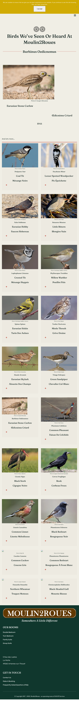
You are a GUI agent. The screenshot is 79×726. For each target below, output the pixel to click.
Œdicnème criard (62, 115)
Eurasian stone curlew (20, 105)
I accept (39, 9)
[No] (77, 7)
